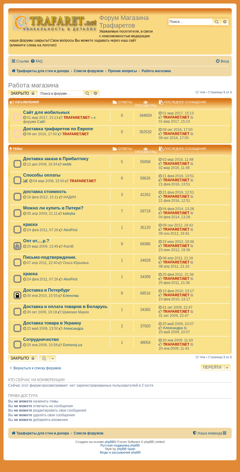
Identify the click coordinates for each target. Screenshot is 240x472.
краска (30, 224)
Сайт (41, 122)
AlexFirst (70, 230)
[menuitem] (36, 61)
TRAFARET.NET (77, 118)
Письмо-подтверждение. (49, 257)
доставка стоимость (44, 191)
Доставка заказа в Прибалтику (55, 158)
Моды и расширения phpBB (120, 452)
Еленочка (71, 296)
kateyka (69, 214)
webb (67, 164)
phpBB (109, 442)
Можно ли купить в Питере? (53, 208)
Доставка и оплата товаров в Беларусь (65, 306)
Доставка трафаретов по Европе (58, 128)
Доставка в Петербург (46, 290)
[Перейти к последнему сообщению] (192, 117)
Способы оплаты (42, 175)
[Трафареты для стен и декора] (54, 22)
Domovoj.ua (72, 345)
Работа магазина (33, 85)
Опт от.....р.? (36, 240)
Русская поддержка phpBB (120, 445)
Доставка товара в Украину (52, 323)
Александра (73, 328)
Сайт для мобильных (46, 112)
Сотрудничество (41, 339)
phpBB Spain (126, 449)
